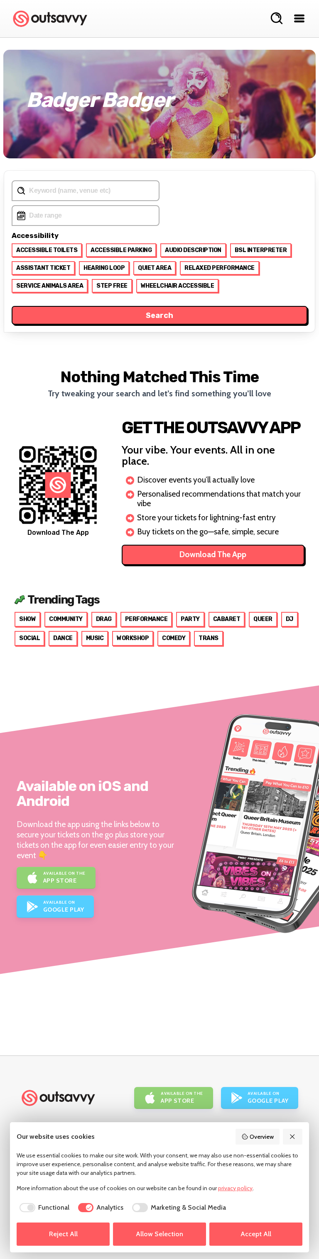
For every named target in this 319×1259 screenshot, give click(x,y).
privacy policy (235, 1188)
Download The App (212, 554)
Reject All (63, 1234)
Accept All (255, 1234)
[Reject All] (293, 1137)
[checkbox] (43, 1208)
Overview (262, 1136)
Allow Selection (159, 1234)
